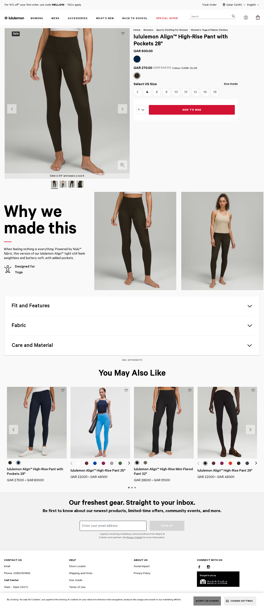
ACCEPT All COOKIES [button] (207, 601)
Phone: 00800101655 (17, 573)
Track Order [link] (209, 4)
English (251, 4)
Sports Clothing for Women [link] (172, 30)
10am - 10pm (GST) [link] (16, 587)
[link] (218, 579)
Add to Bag (192, 109)
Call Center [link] (11, 580)
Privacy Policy (142, 573)
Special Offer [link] (167, 18)
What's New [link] (105, 18)
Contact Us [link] (13, 560)
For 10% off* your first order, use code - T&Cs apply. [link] (43, 4)
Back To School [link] (135, 18)
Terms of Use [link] (77, 587)
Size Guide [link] (231, 84)
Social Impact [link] (142, 566)
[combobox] (212, 16)
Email (7, 566)
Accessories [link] (78, 18)
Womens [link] (37, 18)
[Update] (123, 33)
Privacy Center (134, 537)
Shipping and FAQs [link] (80, 573)
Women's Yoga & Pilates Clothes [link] (209, 30)
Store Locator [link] (77, 566)
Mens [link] (55, 18)
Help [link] (72, 560)
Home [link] (137, 30)
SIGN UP (167, 525)
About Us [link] (141, 560)
